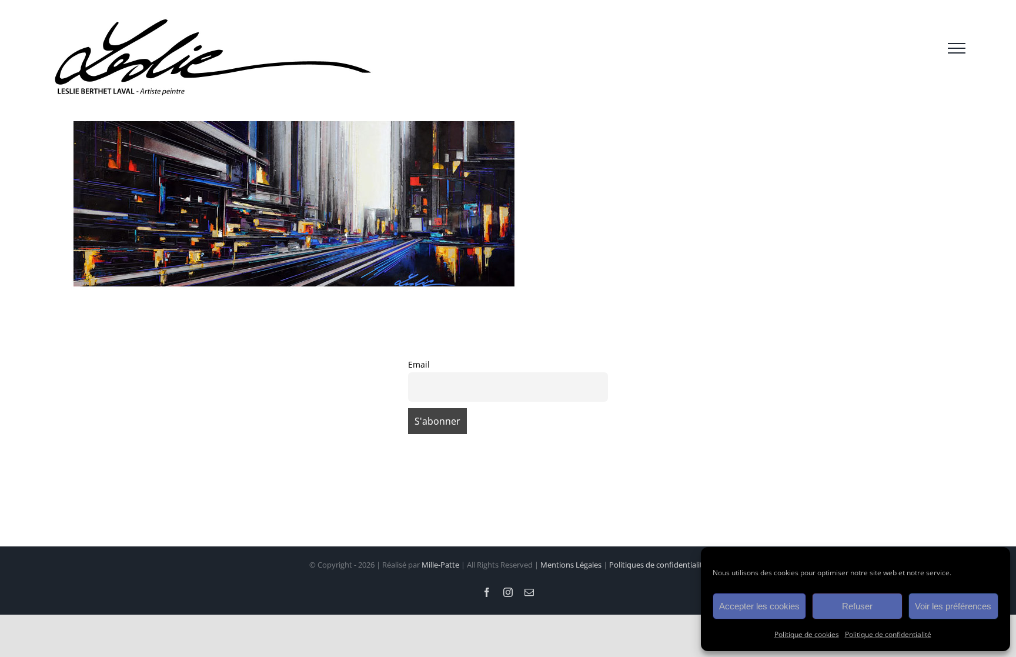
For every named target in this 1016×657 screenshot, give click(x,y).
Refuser (857, 606)
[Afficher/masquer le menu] (956, 48)
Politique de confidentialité (888, 634)
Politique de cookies (806, 634)
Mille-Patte (440, 564)
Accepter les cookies (759, 606)
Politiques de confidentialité (658, 564)
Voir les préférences (953, 606)
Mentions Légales (570, 564)
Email (419, 364)
